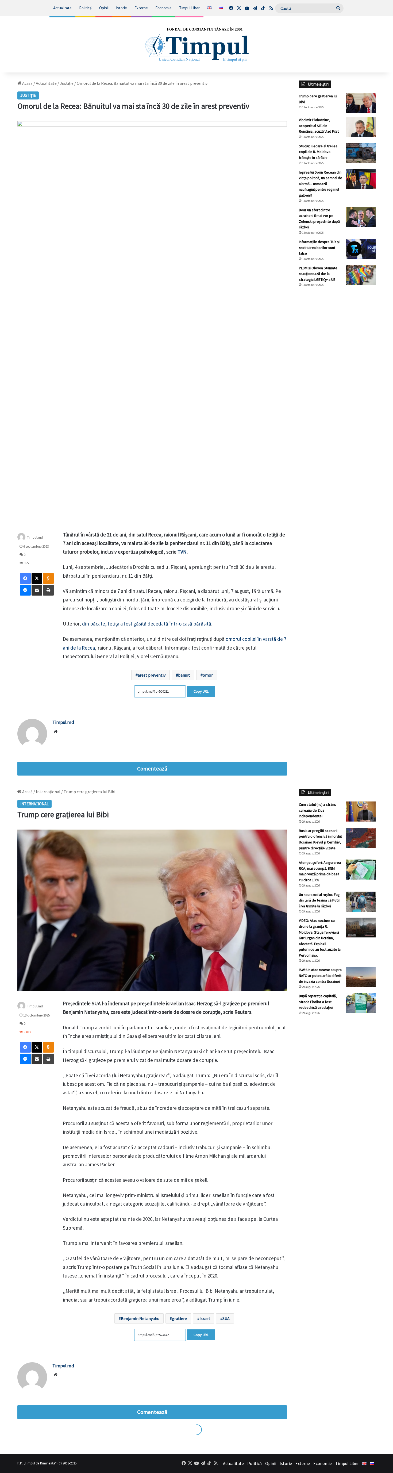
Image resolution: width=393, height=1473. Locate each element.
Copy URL (201, 691)
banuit (184, 675)
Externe (141, 7)
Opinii (104, 7)
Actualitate (62, 7)
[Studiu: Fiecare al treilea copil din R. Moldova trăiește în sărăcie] (361, 153)
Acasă (27, 83)
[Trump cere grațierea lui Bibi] (361, 103)
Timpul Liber (189, 7)
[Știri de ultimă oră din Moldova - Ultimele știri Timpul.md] (196, 44)
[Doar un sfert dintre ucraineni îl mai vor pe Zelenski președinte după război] (361, 217)
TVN (182, 551)
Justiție (67, 83)
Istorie (121, 7)
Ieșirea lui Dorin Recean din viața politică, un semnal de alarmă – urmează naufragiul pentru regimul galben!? (320, 184)
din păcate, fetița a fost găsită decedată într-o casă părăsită (146, 623)
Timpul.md (35, 537)
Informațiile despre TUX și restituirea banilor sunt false (319, 247)
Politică (85, 7)
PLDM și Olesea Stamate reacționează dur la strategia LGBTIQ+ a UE (318, 274)
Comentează (152, 768)
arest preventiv (151, 675)
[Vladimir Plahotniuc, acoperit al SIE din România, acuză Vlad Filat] (361, 127)
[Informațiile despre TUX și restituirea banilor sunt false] (361, 249)
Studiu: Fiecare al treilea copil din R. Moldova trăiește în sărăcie (318, 152)
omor (208, 675)
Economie (163, 7)
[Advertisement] (337, 381)
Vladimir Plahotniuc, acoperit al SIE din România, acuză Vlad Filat (319, 125)
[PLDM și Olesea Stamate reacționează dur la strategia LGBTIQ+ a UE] (361, 275)
